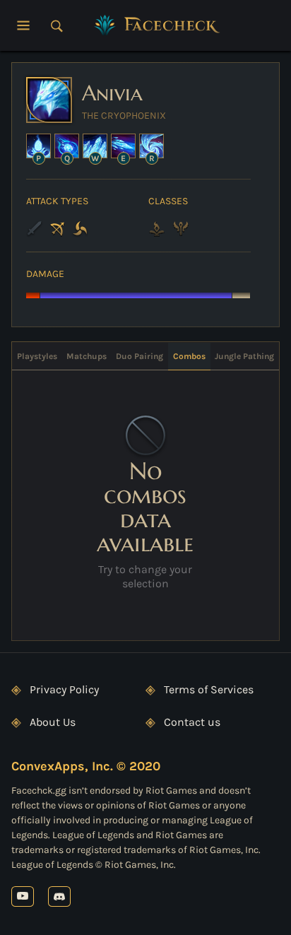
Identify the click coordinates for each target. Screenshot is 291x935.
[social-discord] (59, 896)
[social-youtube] (22, 896)
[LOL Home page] (157, 25)
